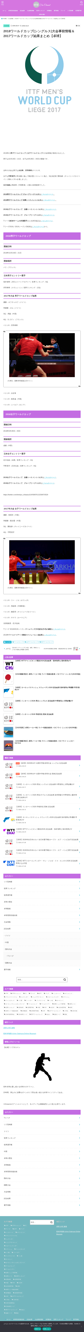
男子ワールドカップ (47, 642)
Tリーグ (63, 10)
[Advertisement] (42, 134)
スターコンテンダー (53, 997)
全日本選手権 (62, 1007)
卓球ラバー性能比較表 (12, 1011)
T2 (25, 993)
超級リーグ (57, 1014)
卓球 (71, 1007)
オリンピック (68, 993)
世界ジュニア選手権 (59, 1004)
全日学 (52, 1007)
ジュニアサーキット (38, 997)
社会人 (48, 1014)
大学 (44, 1011)
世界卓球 (20, 1007)
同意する (37, 1329)
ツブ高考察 (70, 10)
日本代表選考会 (10, 1014)
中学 (45, 1007)
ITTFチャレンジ (16, 993)
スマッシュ (66, 997)
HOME (5, 18)
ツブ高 (20, 1000)
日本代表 (74, 1011)
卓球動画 (49, 10)
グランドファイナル (11, 997)
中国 (7, 942)
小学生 (66, 1011)
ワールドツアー (45, 1004)
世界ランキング (40, 10)
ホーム (4, 10)
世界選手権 (78, 10)
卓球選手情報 (35, 1011)
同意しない (46, 1329)
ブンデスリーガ (40, 1000)
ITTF (7, 993)
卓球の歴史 (42, 14)
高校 (65, 1014)
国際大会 (8, 963)
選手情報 (56, 10)
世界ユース (72, 1004)
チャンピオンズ (10, 1000)
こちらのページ (47, 194)
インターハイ (57, 993)
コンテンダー (24, 997)
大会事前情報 (30, 10)
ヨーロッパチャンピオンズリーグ (15, 1004)
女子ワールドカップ (32, 642)
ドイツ (7, 935)
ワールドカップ (18, 642)
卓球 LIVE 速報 (9, 1028)
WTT (40, 993)
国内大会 (8, 949)
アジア (47, 993)
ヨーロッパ (60, 1000)
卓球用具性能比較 (13, 10)
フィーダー (29, 1000)
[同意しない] (81, 1327)
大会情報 (10, 18)
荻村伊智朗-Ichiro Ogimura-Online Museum (19, 1033)
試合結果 (22, 10)
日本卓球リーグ (22, 1014)
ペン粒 (51, 1000)
